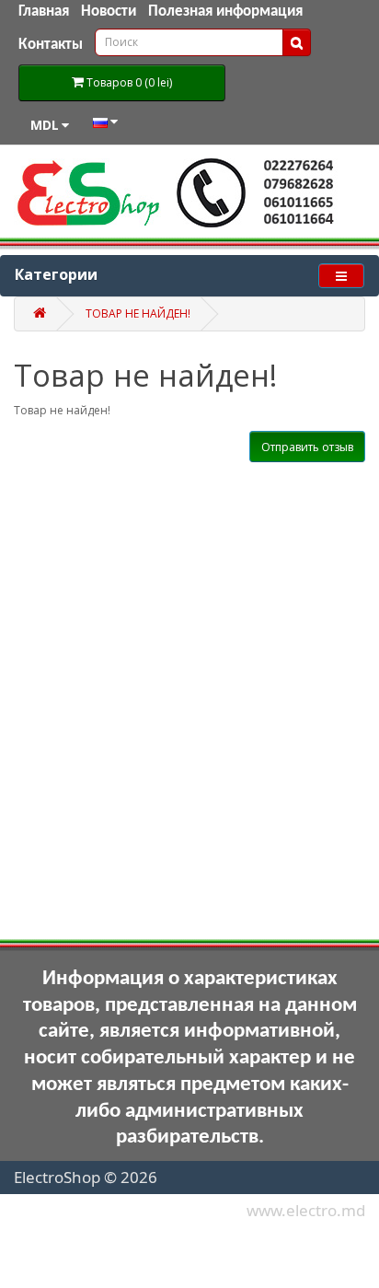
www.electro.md (306, 1210)
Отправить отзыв (307, 447)
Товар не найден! (138, 313)
